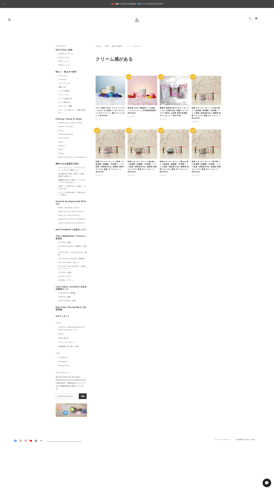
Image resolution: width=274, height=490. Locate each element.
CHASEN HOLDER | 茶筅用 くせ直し (72, 247)
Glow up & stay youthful (69, 215)
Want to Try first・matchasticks (72, 157)
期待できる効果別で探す (67, 164)
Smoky (61, 153)
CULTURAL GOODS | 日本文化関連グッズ (71, 288)
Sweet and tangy (65, 134)
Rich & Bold (63, 138)
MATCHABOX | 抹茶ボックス (71, 229)
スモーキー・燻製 (65, 106)
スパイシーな (63, 95)
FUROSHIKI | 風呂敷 (66, 293)
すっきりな (62, 76)
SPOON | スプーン (65, 280)
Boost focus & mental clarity (70, 211)
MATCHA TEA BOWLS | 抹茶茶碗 (71, 308)
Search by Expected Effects (71, 202)
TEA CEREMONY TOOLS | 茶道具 (70, 237)
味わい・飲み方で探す (113, 46)
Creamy (61, 146)
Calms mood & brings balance (71, 223)
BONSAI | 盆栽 (64, 297)
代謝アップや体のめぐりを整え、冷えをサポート (72, 187)
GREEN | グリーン (65, 54)
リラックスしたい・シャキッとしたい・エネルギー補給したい (72, 169)
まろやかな (62, 79)
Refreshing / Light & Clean (70, 123)
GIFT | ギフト (63, 316)
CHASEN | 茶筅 (64, 242)
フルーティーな (64, 83)
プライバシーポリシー (67, 342)
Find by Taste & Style (69, 119)
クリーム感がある (65, 98)
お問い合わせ (64, 338)
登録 (82, 396)
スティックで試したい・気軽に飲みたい (72, 111)
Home (98, 46)
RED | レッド (63, 61)
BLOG (61, 334)
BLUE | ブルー (64, 57)
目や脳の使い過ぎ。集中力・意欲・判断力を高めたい (72, 175)
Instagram (63, 357)
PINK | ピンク (64, 65)
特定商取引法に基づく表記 (69, 346)
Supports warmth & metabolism (72, 219)
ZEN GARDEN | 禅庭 (67, 301)
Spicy (60, 142)
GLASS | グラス (64, 276)
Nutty (60, 149)
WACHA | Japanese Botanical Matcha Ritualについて (72, 328)
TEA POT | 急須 (64, 272)
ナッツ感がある (64, 102)
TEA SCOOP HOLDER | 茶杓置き (71, 259)
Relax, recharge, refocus (68, 208)
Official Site (64, 366)
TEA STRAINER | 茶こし (68, 262)
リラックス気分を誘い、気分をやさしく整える (72, 193)
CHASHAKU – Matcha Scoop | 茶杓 (72, 253)
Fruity (61, 130)
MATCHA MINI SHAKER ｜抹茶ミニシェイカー (72, 267)
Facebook (63, 361)
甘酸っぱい (62, 87)
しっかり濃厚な (64, 91)
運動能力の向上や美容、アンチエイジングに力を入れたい (72, 181)
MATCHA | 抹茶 (64, 50)
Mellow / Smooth (65, 127)
